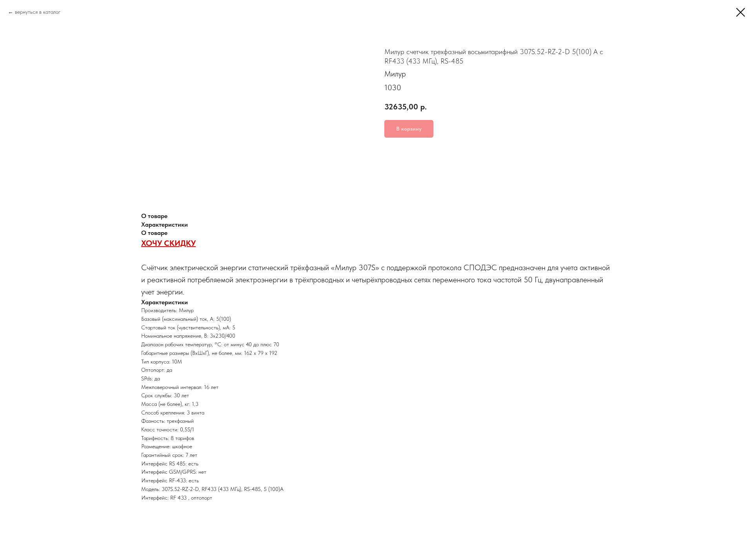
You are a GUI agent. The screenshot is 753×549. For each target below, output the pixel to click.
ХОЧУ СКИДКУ (168, 243)
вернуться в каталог (37, 12)
